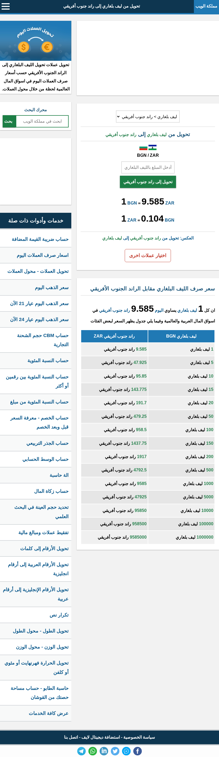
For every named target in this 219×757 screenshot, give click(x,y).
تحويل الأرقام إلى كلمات (44, 548)
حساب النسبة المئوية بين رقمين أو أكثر (37, 381)
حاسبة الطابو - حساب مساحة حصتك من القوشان (40, 693)
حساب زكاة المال (51, 491)
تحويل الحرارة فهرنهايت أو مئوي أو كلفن (37, 667)
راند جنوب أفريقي (114, 310)
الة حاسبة (59, 475)
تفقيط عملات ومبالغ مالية (43, 532)
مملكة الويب (206, 6)
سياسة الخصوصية (139, 737)
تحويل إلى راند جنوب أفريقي (148, 181)
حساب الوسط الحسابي (45, 459)
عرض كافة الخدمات (49, 713)
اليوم (159, 310)
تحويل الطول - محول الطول (41, 631)
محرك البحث (35, 109)
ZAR (169, 203)
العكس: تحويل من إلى (148, 238)
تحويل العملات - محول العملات (38, 271)
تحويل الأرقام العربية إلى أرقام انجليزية (38, 569)
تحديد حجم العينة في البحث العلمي (41, 511)
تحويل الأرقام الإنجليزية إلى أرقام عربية (36, 594)
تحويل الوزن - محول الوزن (42, 647)
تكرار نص (59, 615)
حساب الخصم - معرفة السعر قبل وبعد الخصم (39, 422)
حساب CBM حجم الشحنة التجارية (43, 340)
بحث (8, 121)
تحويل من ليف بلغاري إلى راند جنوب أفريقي (101, 6)
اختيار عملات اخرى (147, 255)
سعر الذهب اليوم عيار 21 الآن (39, 303)
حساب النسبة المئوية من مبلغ (39, 401)
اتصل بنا (71, 737)
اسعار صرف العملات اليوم (43, 255)
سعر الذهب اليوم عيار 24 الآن (39, 319)
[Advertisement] (148, 58)
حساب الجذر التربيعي (47, 443)
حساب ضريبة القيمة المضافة (40, 239)
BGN (132, 203)
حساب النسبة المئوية (48, 360)
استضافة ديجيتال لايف (100, 737)
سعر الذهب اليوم (52, 287)
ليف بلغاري (187, 310)
